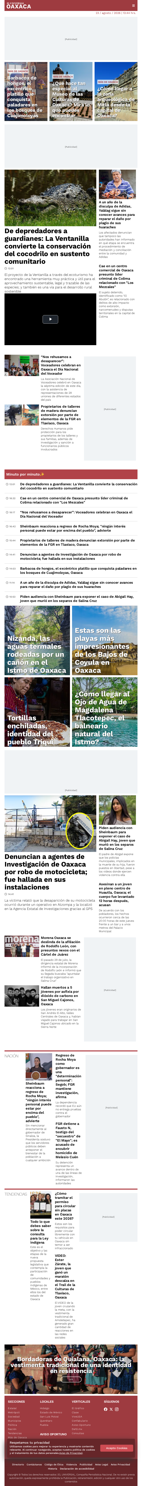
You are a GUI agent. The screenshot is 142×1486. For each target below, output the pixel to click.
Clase (75, 1412)
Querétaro (46, 1420)
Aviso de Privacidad (70, 1453)
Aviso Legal (101, 1464)
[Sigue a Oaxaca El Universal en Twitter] (112, 1409)
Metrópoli (14, 1412)
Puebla (44, 1424)
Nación (12, 1429)
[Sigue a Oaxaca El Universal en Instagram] (118, 1409)
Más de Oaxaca (18, 71)
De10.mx (77, 1429)
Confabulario (80, 1420)
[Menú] (133, 6)
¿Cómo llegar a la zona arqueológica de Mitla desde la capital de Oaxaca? (116, 102)
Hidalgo (44, 1408)
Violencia (71, 1464)
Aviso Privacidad (120, 1464)
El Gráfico (78, 1408)
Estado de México (51, 1412)
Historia (52, 1468)
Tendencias (15, 1433)
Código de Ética (54, 1464)
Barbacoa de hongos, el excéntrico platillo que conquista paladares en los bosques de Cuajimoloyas (24, 96)
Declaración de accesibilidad (77, 1468)
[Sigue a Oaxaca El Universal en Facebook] (106, 1409)
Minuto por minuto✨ (25, 474)
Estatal (12, 1408)
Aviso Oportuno (81, 1424)
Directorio (18, 1464)
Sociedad (14, 1416)
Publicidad (86, 1464)
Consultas (78, 1433)
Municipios (14, 1420)
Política (12, 1424)
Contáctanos (34, 1464)
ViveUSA (77, 1416)
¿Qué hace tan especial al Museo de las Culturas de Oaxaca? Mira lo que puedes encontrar (71, 99)
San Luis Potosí (49, 1416)
